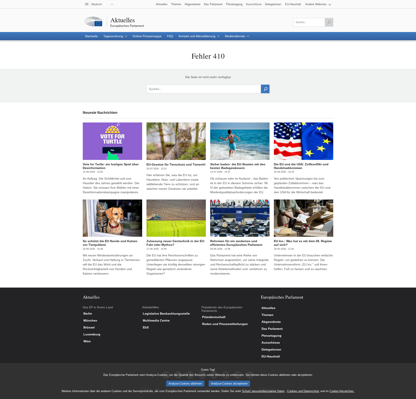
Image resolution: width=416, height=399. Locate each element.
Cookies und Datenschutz (303, 391)
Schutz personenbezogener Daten (263, 391)
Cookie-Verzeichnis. (342, 391)
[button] (318, 4)
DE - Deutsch (93, 4)
